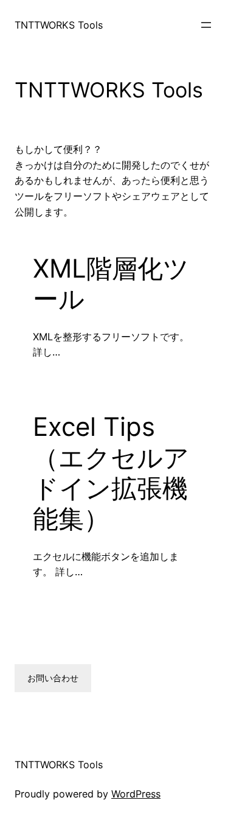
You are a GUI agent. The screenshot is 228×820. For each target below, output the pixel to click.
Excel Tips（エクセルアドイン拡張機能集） (111, 473)
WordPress (136, 794)
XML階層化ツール (111, 283)
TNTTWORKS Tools (59, 25)
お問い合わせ (52, 678)
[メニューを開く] (206, 25)
